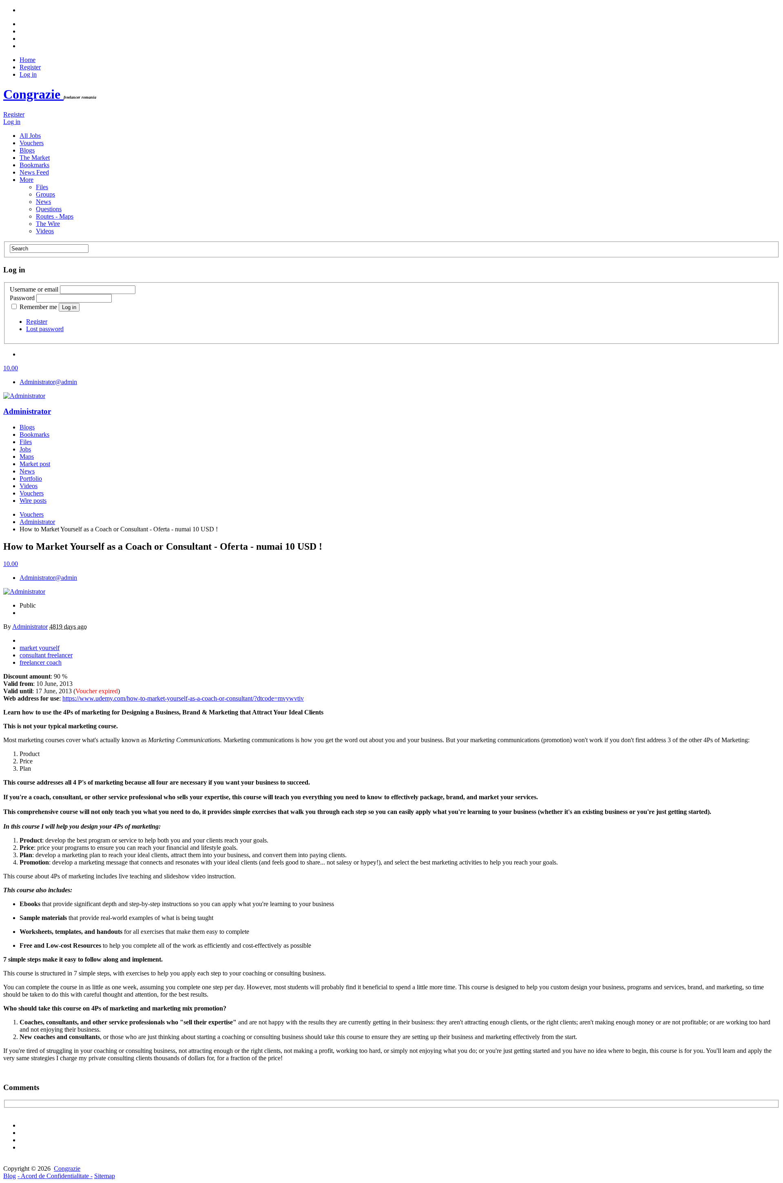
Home (27, 59)
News (43, 201)
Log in (28, 74)
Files (42, 187)
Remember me (38, 306)
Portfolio (31, 478)
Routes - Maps (54, 216)
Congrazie (33, 94)
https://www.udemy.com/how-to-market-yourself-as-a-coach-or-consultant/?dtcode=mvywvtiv (183, 698)
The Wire (48, 223)
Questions (49, 209)
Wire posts (33, 500)
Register (30, 67)
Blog (9, 1175)
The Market (35, 157)
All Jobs (30, 135)
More (26, 179)
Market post (35, 463)
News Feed (34, 172)
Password (22, 297)
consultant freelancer (46, 655)
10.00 (10, 368)
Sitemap (104, 1175)
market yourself (40, 647)
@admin (48, 381)
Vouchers (32, 142)
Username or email (34, 289)
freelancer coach (41, 662)
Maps (27, 456)
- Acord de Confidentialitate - (55, 1175)
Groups (45, 194)
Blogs (27, 150)
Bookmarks (34, 164)
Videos (45, 231)
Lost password (45, 328)
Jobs (25, 449)
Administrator (27, 411)
